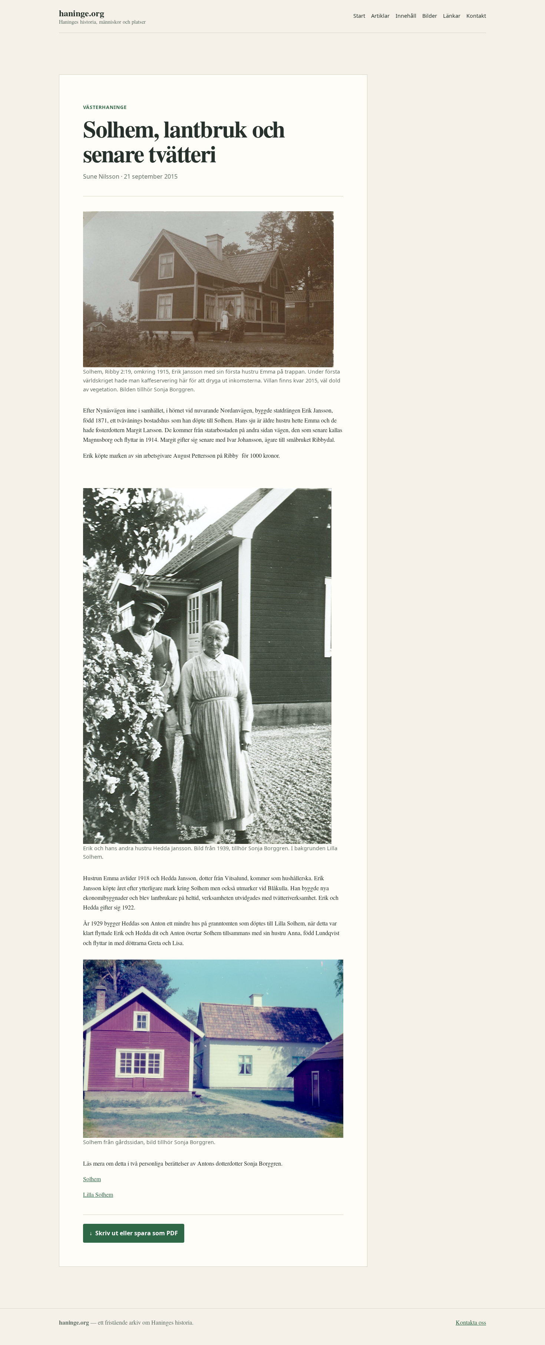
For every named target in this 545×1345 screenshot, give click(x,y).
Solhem (92, 1179)
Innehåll (406, 15)
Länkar (451, 15)
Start (359, 15)
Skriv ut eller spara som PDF (133, 1233)
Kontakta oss (471, 1322)
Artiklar (380, 15)
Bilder (429, 15)
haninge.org (81, 13)
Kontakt (476, 15)
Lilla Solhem (98, 1194)
